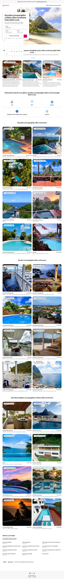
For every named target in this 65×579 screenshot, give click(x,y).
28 (16, 51)
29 (19, 51)
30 (21, 51)
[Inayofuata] (34, 58)
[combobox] (16, 27)
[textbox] (10, 32)
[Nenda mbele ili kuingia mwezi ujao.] (21, 35)
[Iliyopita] (30, 58)
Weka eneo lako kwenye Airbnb (53, 5)
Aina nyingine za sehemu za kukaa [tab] (10, 538)
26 (11, 51)
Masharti (34, 576)
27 (14, 51)
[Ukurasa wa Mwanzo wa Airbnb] (6, 5)
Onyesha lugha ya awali (41, 1)
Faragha (29, 576)
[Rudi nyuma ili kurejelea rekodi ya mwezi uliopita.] (6, 35)
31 (6, 54)
